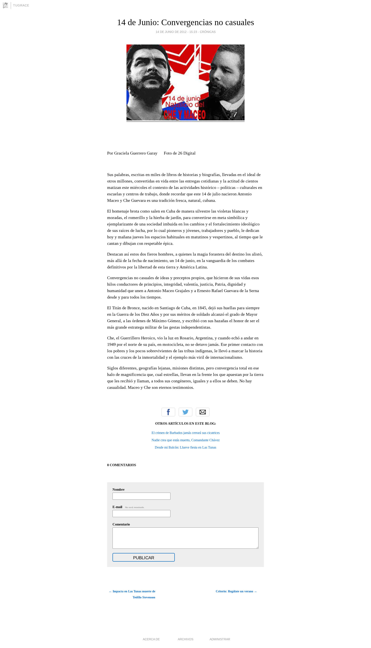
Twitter (185, 412)
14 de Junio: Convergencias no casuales (185, 22)
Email (203, 412)
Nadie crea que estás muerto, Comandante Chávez (186, 440)
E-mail (128, 507)
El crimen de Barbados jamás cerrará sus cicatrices (186, 433)
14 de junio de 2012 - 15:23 (176, 32)
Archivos (185, 639)
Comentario (121, 524)
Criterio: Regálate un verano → (236, 591)
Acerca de (151, 639)
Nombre (119, 489)
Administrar (220, 639)
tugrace (21, 5)
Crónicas (208, 32)
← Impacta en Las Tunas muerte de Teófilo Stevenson (132, 594)
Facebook (168, 412)
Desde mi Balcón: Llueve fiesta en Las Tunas (185, 447)
